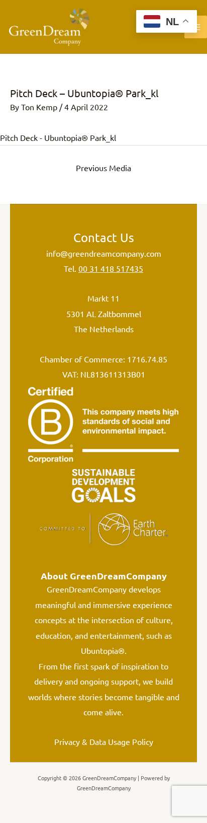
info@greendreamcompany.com (103, 253)
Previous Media (103, 168)
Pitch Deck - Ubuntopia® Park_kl (58, 137)
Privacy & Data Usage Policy (103, 741)
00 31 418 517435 (110, 268)
